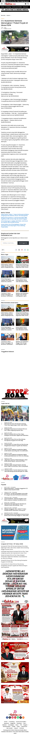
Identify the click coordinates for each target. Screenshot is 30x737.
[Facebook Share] (16, 250)
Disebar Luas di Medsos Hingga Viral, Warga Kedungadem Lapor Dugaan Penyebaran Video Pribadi (22, 295)
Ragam (25, 725)
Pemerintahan (6, 726)
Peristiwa (19, 723)
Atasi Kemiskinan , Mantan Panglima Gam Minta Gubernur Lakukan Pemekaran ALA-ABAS (15, 499)
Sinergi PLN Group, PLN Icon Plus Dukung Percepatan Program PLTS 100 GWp (14, 440)
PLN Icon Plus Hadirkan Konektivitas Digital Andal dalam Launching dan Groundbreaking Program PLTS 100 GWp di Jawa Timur (16, 450)
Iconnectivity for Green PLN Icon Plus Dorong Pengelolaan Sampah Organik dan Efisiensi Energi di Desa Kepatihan (16, 445)
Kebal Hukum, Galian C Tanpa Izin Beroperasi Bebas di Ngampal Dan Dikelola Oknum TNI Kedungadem (15, 215)
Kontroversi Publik (21, 721)
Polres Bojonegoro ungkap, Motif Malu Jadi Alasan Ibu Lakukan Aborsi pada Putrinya (14, 221)
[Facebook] (7, 717)
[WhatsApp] (18, 717)
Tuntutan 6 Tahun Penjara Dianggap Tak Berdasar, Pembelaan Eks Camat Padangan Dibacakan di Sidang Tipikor (7, 295)
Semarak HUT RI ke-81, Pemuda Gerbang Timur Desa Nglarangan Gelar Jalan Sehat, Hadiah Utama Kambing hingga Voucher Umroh (15, 424)
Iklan (12, 730)
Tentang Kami (7, 730)
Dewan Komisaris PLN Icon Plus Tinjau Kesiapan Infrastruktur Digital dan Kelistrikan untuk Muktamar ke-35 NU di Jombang (16, 434)
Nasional (6, 723)
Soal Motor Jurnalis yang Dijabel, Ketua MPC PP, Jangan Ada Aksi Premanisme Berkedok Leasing (16, 494)
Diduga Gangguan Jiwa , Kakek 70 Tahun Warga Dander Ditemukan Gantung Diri (15, 509)
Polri (24, 723)
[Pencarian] (28, 4)
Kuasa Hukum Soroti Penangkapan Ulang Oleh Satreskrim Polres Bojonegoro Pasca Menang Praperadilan (13, 226)
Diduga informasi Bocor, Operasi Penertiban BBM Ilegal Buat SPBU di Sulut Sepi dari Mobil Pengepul (14, 218)
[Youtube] (15, 717)
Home (5, 721)
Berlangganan (23, 243)
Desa (17, 725)
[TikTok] (20, 717)
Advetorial (24, 726)
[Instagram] (12, 717)
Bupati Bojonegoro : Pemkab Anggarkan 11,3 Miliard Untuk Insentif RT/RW (16, 489)
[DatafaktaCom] (9, 4)
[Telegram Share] (25, 250)
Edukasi (4, 725)
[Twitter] (10, 717)
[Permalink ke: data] (2, 28)
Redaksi (3, 731)
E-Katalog (11, 721)
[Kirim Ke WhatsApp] (28, 250)
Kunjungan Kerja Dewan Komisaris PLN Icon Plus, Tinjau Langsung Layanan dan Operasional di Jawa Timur (15, 429)
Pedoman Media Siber (20, 730)
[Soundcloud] (23, 717)
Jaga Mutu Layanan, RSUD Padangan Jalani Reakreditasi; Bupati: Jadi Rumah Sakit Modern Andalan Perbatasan (15, 460)
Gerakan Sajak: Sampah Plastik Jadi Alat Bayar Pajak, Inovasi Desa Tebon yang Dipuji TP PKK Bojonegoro (16, 465)
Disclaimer (9, 731)
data (5, 27)
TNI (21, 725)
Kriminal (22, 728)
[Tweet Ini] (19, 250)
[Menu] (2, 4)
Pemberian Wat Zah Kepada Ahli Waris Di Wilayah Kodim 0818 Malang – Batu (15, 504)
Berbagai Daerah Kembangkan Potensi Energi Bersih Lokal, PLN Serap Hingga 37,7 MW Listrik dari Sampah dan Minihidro (16, 515)
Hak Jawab (9, 728)
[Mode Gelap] (26, 4)
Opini (18, 726)
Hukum (2, 18)
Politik (13, 726)
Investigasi (11, 725)
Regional (12, 723)
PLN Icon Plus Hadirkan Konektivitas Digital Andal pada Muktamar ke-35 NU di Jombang (16, 455)
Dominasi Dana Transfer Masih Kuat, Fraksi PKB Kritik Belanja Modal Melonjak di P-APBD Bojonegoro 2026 (16, 470)
